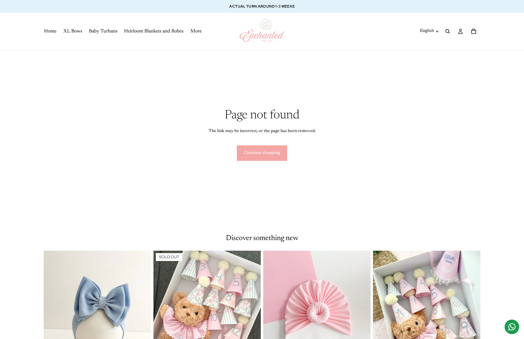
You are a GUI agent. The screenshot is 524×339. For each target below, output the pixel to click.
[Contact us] (512, 327)
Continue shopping (262, 153)
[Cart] (473, 31)
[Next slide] (142, 318)
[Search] (447, 31)
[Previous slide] (53, 318)
